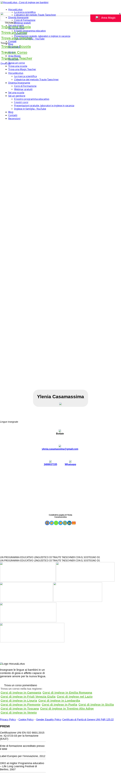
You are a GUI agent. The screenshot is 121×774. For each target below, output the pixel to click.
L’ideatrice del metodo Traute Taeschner (35, 15)
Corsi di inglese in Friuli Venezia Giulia (28, 696)
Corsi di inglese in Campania (21, 692)
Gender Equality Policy (48, 719)
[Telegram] (60, 523)
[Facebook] (47, 523)
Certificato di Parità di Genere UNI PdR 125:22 (88, 719)
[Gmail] (74, 523)
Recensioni (14, 118)
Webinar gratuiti (22, 23)
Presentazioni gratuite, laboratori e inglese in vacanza (42, 36)
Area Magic (14, 55)
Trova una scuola (17, 66)
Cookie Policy (26, 719)
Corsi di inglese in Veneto (19, 712)
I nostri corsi (21, 102)
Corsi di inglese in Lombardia (59, 700)
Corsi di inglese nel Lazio (75, 696)
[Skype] (65, 523)
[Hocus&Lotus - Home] (24, 2)
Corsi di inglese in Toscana (20, 708)
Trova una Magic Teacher (22, 69)
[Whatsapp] (56, 523)
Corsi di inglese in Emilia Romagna (67, 692)
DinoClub (6, 63)
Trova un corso (16, 62)
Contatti (12, 41)
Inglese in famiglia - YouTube (30, 108)
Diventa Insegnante (18, 17)
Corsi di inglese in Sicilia (96, 704)
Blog (10, 44)
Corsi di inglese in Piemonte (20, 704)
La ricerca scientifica (25, 12)
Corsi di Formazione (24, 20)
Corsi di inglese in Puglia (59, 704)
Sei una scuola (16, 92)
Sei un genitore (16, 95)
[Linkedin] (69, 523)
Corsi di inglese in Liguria (19, 700)
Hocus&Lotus (15, 9)
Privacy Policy (8, 719)
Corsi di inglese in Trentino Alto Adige (67, 708)
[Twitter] (51, 523)
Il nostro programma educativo (30, 31)
